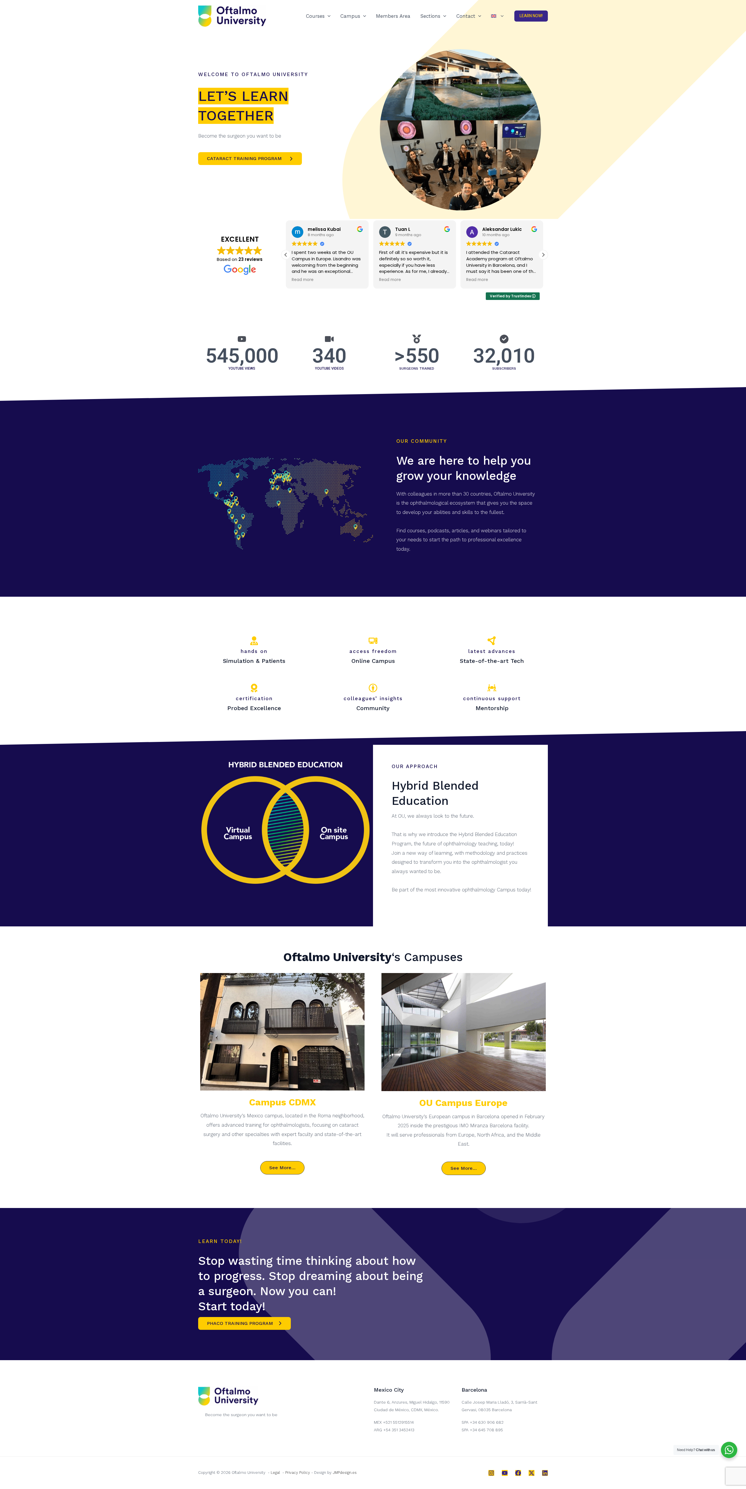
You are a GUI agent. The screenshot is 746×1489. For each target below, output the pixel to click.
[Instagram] (491, 1473)
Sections (430, 16)
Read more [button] (303, 279)
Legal (275, 1472)
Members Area (393, 16)
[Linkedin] (545, 1473)
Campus (350, 16)
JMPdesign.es (345, 1472)
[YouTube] (505, 1473)
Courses (315, 16)
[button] (327, 16)
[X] (531, 1473)
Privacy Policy (297, 1472)
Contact (465, 16)
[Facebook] (518, 1473)
